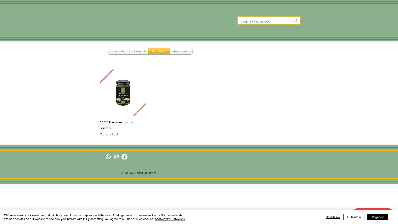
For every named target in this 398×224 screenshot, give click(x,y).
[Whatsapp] (108, 157)
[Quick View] (123, 92)
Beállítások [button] (333, 217)
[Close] (393, 217)
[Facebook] (124, 157)
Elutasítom (354, 217)
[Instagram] (116, 157)
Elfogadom (377, 217)
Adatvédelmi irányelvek (170, 219)
